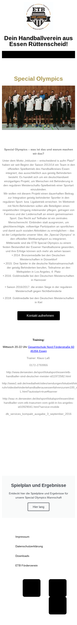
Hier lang (38, 506)
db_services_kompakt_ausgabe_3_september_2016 (38, 413)
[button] (38, 54)
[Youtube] (58, 588)
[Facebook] (31, 588)
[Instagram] (58, 605)
